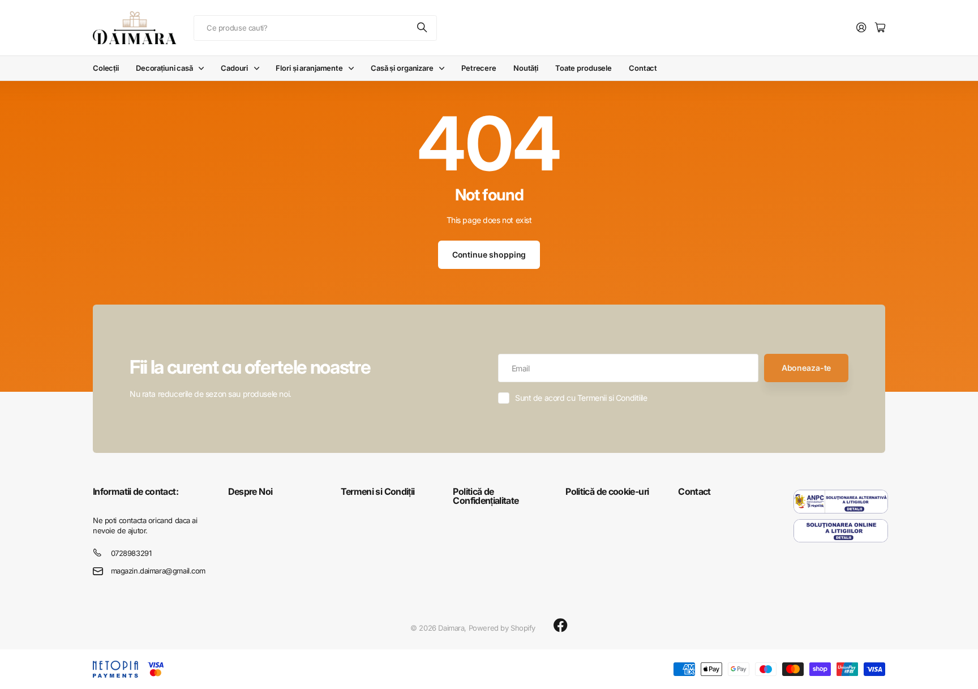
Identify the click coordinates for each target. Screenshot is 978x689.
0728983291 (131, 553)
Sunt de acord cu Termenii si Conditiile (581, 398)
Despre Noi (250, 491)
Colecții (106, 67)
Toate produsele (583, 67)
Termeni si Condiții (378, 491)
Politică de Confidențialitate (485, 496)
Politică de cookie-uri (607, 491)
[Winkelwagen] (880, 28)
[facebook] (561, 625)
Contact (643, 67)
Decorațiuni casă (164, 67)
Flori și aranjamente (309, 67)
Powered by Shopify (502, 627)
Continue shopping (489, 254)
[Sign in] (861, 28)
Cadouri (234, 67)
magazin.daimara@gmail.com (158, 570)
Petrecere (478, 67)
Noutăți (525, 67)
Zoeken (423, 28)
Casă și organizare (402, 67)
